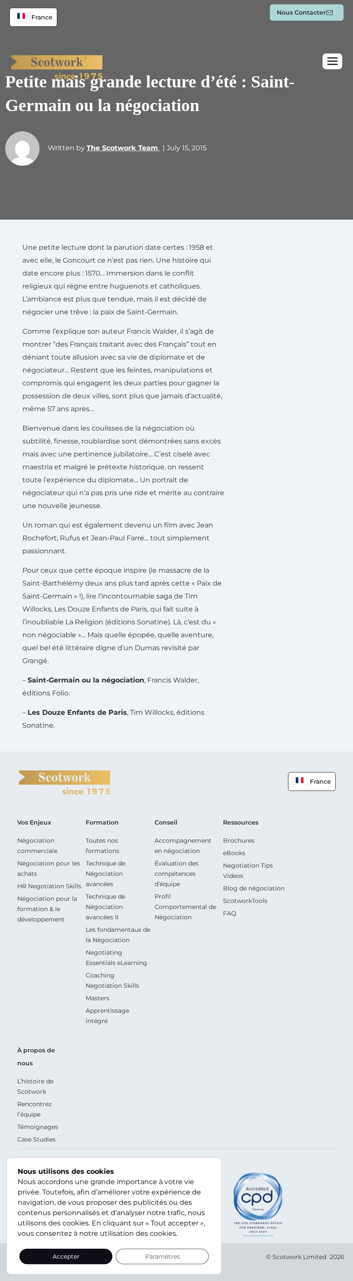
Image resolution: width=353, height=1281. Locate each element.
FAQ (229, 913)
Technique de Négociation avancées (105, 873)
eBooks (234, 853)
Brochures (238, 840)
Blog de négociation (254, 888)
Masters (97, 998)
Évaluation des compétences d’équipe (176, 873)
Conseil (166, 822)
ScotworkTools (245, 901)
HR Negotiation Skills (49, 886)
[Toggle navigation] (332, 61)
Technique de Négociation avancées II (105, 907)
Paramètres (162, 1256)
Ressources (240, 822)
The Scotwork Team (123, 148)
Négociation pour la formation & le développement (47, 909)
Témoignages (37, 1127)
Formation (102, 822)
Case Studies (36, 1139)
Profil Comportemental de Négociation (185, 907)
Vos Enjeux (34, 822)
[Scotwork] (64, 782)
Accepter (66, 1256)
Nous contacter (301, 12)
